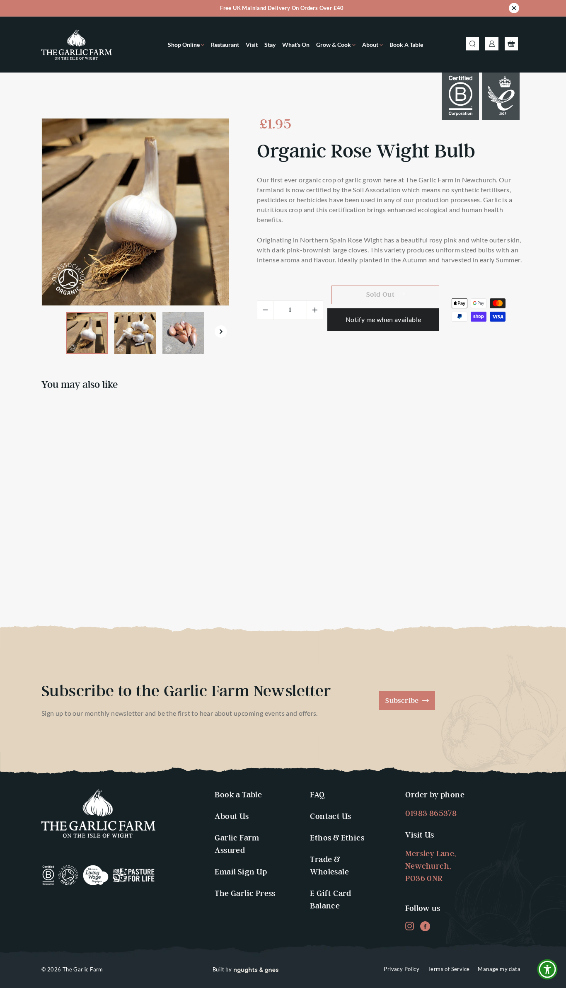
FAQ (317, 795)
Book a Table (406, 44)
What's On (296, 44)
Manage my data (499, 969)
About (371, 44)
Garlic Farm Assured (237, 844)
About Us (232, 816)
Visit (252, 44)
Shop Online (184, 44)
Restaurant (225, 44)
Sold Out (64, 579)
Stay (270, 44)
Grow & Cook (334, 44)
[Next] (219, 333)
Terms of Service (448, 969)
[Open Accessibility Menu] (547, 969)
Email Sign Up (241, 872)
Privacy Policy (401, 969)
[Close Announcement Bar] (514, 9)
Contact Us (330, 816)
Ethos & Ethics (337, 838)
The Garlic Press (245, 893)
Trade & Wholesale (329, 866)
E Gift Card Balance (330, 900)
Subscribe (403, 701)
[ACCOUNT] (491, 45)
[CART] (511, 45)
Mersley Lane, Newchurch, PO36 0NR (430, 866)
